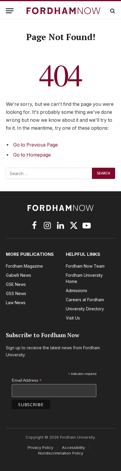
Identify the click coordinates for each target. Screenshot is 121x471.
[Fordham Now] (63, 10)
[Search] (112, 10)
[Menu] (10, 10)
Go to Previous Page (35, 145)
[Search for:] (49, 173)
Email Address (27, 380)
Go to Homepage (32, 155)
